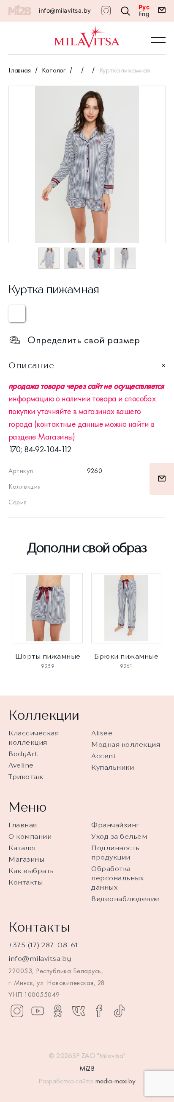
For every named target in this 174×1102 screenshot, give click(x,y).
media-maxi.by (115, 1081)
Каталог (53, 70)
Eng (144, 14)
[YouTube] (37, 1010)
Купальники (112, 767)
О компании (30, 836)
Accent (103, 755)
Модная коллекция (125, 744)
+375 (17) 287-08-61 (43, 945)
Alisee (101, 733)
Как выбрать (31, 870)
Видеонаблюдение (125, 898)
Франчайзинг (115, 825)
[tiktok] (119, 1010)
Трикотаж (25, 776)
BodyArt (23, 753)
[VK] (78, 1010)
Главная (19, 70)
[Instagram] (16, 1010)
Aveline (21, 765)
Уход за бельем (119, 836)
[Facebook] (98, 1010)
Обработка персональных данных (117, 877)
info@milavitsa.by (65, 10)
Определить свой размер (83, 340)
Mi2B (87, 1068)
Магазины (26, 859)
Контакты (25, 882)
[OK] (57, 1010)
